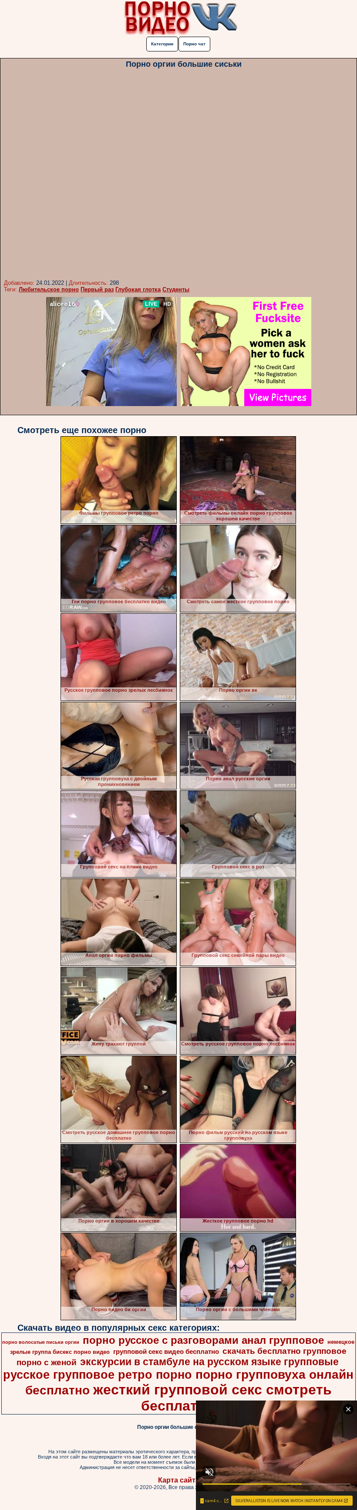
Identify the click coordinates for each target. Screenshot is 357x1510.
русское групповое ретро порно (97, 1374)
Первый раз (97, 289)
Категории (162, 43)
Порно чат (194, 43)
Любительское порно (49, 289)
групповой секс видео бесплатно (166, 1351)
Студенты (175, 289)
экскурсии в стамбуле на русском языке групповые (209, 1361)
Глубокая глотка (138, 289)
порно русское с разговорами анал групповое (203, 1340)
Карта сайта (178, 1480)
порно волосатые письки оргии (40, 1342)
